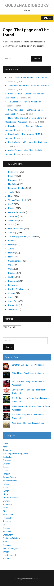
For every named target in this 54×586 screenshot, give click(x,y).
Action (11, 224)
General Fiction (15, 212)
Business (12, 273)
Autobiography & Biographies (21, 236)
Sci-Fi (10, 204)
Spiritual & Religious (17, 289)
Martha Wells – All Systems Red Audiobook (28, 142)
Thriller (11, 192)
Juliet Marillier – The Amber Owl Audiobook (27, 77)
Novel (10, 196)
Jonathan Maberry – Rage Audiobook (28, 365)
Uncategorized (14, 261)
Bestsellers (13, 172)
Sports (11, 297)
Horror (11, 257)
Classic (11, 240)
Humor (11, 253)
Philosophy (13, 305)
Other (10, 265)
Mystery (12, 208)
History (11, 244)
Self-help (12, 232)
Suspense (12, 216)
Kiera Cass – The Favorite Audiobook (28, 423)
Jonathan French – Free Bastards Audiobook (28, 85)
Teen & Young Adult (17, 200)
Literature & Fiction (17, 188)
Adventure (13, 220)
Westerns (12, 309)
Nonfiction (13, 184)
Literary (11, 285)
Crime (11, 269)
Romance (12, 180)
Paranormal (13, 281)
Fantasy (12, 176)
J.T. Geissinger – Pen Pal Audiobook (24, 102)
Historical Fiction (16, 228)
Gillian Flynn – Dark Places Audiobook (28, 373)
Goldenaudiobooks (27, 5)
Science (12, 293)
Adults (11, 249)
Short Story (13, 301)
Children (12, 277)
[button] (47, 18)
